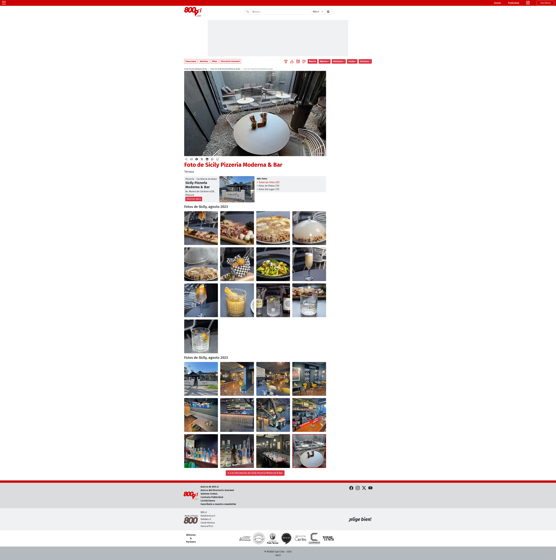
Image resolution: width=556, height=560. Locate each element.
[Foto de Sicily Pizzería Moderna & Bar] (237, 300)
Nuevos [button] (312, 61)
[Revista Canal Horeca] (245, 538)
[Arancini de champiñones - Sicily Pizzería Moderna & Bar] (237, 264)
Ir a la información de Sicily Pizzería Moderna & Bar (255, 473)
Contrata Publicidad (212, 497)
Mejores (324, 61)
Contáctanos (208, 500)
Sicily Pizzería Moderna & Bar (195, 69)
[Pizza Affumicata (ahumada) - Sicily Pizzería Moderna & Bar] (273, 228)
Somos (497, 2)
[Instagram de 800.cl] (358, 488)
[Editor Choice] (285, 61)
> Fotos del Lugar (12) (268, 189)
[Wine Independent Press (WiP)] (286, 538)
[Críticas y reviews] (298, 61)
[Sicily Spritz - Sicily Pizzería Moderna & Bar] (201, 300)
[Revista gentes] (300, 538)
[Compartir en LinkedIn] (207, 159)
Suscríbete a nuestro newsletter (218, 504)
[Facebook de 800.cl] (351, 488)
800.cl (204, 512)
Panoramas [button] (190, 61)
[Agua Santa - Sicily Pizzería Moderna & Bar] (309, 300)
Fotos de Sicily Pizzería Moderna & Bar (225, 69)
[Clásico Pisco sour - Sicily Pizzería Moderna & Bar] (309, 264)
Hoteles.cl (206, 519)
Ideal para (338, 61)
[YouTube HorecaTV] (370, 488)
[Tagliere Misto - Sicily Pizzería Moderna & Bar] (201, 228)
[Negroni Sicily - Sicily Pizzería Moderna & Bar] (201, 336)
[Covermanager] (314, 538)
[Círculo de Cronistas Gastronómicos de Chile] (259, 538)
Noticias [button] (204, 61)
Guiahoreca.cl (208, 515)
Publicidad (513, 2)
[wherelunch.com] (328, 538)
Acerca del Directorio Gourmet (217, 490)
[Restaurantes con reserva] (304, 61)
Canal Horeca (208, 522)
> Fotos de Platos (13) (268, 185)
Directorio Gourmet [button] (230, 61)
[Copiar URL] (217, 159)
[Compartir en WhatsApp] (212, 159)
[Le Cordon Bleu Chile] (272, 538)
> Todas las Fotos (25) (268, 182)
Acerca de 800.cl (210, 486)
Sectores (364, 61)
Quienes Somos (209, 493)
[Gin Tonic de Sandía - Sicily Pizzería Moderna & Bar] (273, 300)
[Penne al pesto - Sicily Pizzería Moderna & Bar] (273, 264)
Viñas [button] (214, 61)
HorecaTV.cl (207, 526)
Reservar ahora (194, 199)
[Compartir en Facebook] (197, 159)
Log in (278, 555)
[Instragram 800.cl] (528, 3)
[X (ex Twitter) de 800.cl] (364, 488)
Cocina (351, 61)
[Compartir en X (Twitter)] (202, 159)
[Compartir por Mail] (191, 159)
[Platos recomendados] (291, 61)
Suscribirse (545, 3)
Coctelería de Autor (206, 179)
